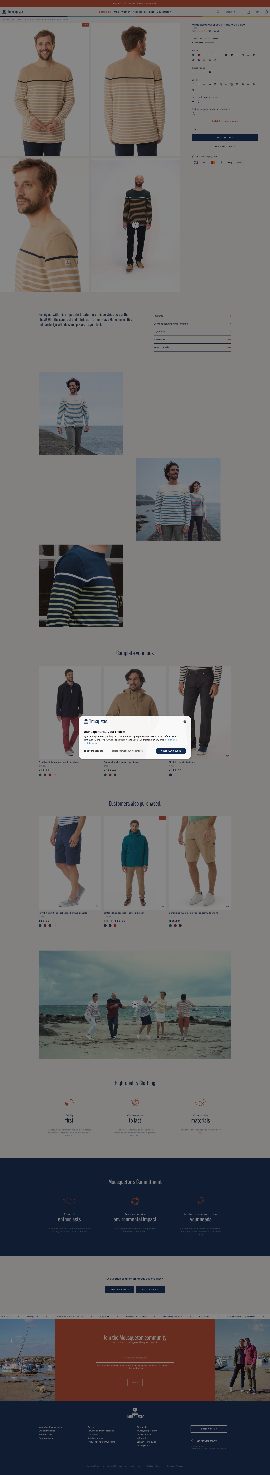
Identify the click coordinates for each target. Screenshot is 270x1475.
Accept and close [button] (171, 751)
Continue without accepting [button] (127, 751)
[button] (93, 750)
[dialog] (135, 737)
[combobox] (185, 721)
